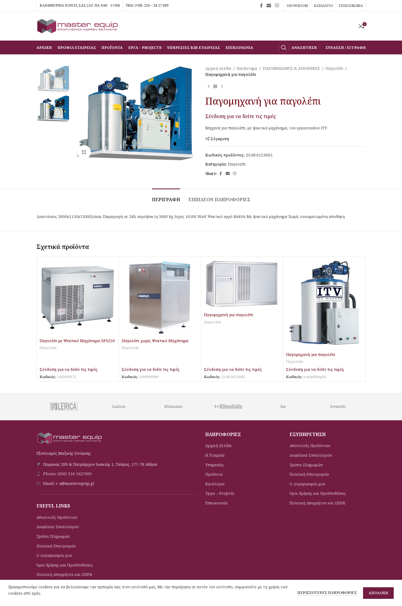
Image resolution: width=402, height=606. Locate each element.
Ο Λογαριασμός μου (54, 555)
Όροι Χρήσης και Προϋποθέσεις (64, 565)
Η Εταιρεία (215, 455)
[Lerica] (63, 406)
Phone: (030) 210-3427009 (67, 473)
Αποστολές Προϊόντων (56, 517)
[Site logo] (77, 25)
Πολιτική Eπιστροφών (56, 546)
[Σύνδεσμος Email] (269, 5)
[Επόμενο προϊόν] (222, 86)
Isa (283, 406)
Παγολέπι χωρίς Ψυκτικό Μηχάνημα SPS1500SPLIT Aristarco (155, 343)
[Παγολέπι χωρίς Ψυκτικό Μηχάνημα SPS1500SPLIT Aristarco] (160, 297)
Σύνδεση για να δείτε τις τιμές (240, 116)
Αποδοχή (378, 592)
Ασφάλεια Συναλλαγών (57, 526)
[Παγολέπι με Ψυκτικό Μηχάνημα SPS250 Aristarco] (78, 297)
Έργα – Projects (219, 493)
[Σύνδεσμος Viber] (277, 5)
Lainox (118, 406)
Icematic (338, 406)
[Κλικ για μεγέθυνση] (84, 152)
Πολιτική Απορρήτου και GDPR (64, 574)
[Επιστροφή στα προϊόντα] (215, 86)
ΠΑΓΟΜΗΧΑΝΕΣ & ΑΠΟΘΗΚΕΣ (291, 68)
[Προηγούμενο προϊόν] (208, 86)
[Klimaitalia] (228, 406)
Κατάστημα (247, 68)
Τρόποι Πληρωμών (53, 536)
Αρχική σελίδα (218, 68)
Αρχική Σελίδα (218, 445)
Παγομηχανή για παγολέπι (228, 314)
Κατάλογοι (215, 484)
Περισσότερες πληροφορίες (327, 592)
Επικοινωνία (216, 503)
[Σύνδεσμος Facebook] (261, 5)
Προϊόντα (214, 474)
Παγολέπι (334, 68)
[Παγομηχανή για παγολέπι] (242, 284)
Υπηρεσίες (214, 464)
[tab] (166, 196)
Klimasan (173, 406)
